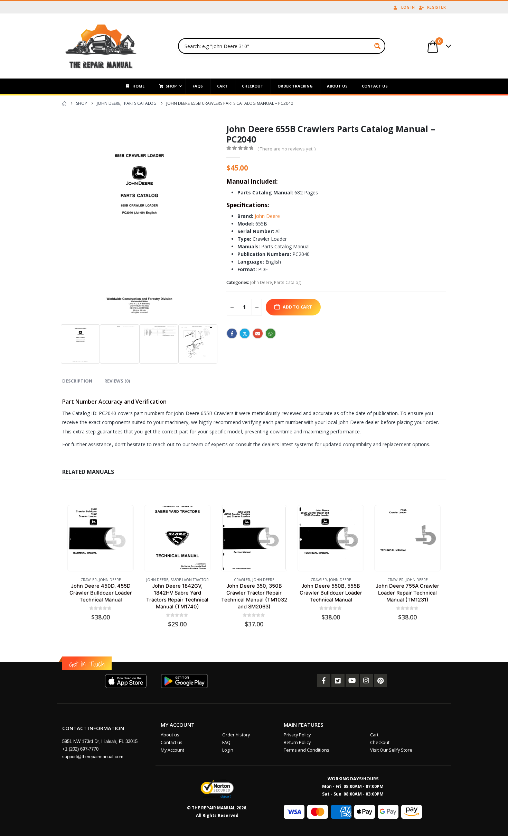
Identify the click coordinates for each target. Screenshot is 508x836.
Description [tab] (77, 381)
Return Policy (297, 742)
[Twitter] (338, 680)
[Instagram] (366, 680)
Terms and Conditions (306, 750)
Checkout (379, 742)
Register (436, 7)
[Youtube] (352, 680)
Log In (408, 7)
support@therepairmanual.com (92, 756)
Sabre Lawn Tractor (189, 579)
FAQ (226, 742)
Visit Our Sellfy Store (391, 750)
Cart (374, 735)
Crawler (89, 579)
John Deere (266, 216)
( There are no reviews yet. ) (286, 149)
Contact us (171, 742)
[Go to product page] (100, 538)
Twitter (244, 333)
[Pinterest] (380, 680)
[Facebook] (323, 680)
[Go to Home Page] (64, 103)
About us (170, 735)
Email (257, 333)
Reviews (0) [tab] (117, 381)
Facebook (231, 333)
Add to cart (297, 307)
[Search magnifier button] (377, 46)
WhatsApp (270, 333)
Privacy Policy (297, 735)
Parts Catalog (287, 282)
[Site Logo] (101, 46)
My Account (172, 750)
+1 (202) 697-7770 (80, 749)
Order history (236, 735)
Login (227, 750)
